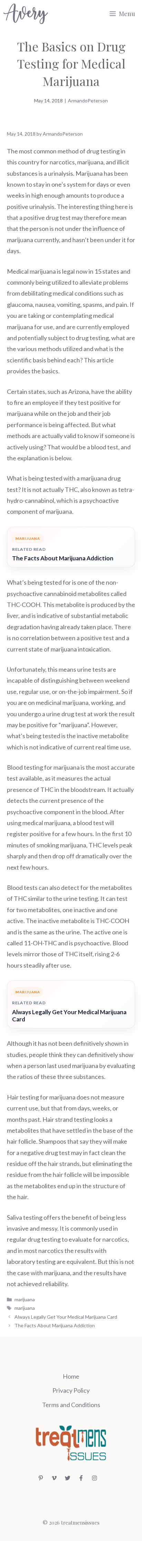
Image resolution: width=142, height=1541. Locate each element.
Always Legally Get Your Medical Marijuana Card (69, 1015)
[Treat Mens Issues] (25, 13)
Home (71, 1376)
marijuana (24, 1299)
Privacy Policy (71, 1390)
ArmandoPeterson (88, 100)
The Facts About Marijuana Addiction (62, 558)
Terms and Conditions (71, 1404)
